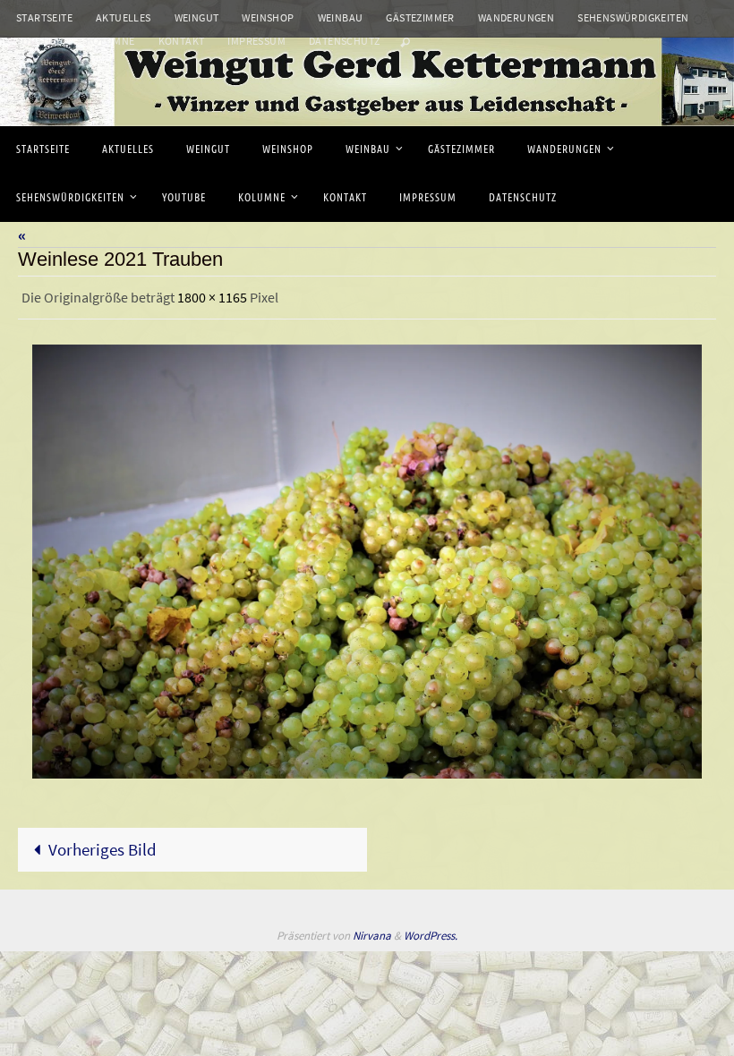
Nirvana (372, 931)
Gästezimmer (420, 17)
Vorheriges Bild (102, 844)
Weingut (197, 17)
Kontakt (181, 40)
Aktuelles (123, 17)
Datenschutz (344, 40)
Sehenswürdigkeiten (632, 17)
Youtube (39, 40)
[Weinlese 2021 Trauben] (367, 557)
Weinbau (340, 17)
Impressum (256, 40)
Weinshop (268, 17)
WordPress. (430, 931)
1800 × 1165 (212, 295)
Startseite (44, 17)
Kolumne (110, 40)
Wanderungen (516, 17)
